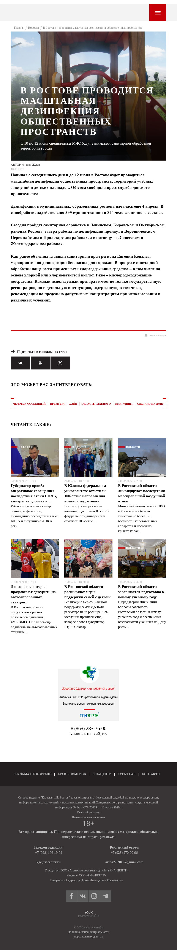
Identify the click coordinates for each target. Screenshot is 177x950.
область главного (96, 403)
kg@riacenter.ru (48, 862)
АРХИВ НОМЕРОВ (72, 774)
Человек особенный (29, 403)
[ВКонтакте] (20, 363)
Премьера (57, 403)
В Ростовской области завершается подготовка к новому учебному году (141, 591)
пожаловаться (157, 335)
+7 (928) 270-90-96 (124, 852)
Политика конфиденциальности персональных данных (88, 934)
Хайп (73, 403)
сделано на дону (150, 403)
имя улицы (124, 403)
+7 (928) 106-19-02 (48, 852)
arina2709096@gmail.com (124, 862)
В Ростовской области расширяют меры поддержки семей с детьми (87, 591)
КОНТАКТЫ (151, 774)
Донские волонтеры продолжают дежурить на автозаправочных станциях (33, 594)
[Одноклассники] (40, 363)
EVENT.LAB (126, 774)
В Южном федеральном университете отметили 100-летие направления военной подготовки (85, 493)
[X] (60, 363)
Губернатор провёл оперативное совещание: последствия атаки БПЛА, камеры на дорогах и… (34, 493)
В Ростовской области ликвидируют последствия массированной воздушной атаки (141, 493)
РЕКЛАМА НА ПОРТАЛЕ (32, 774)
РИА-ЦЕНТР (101, 774)
